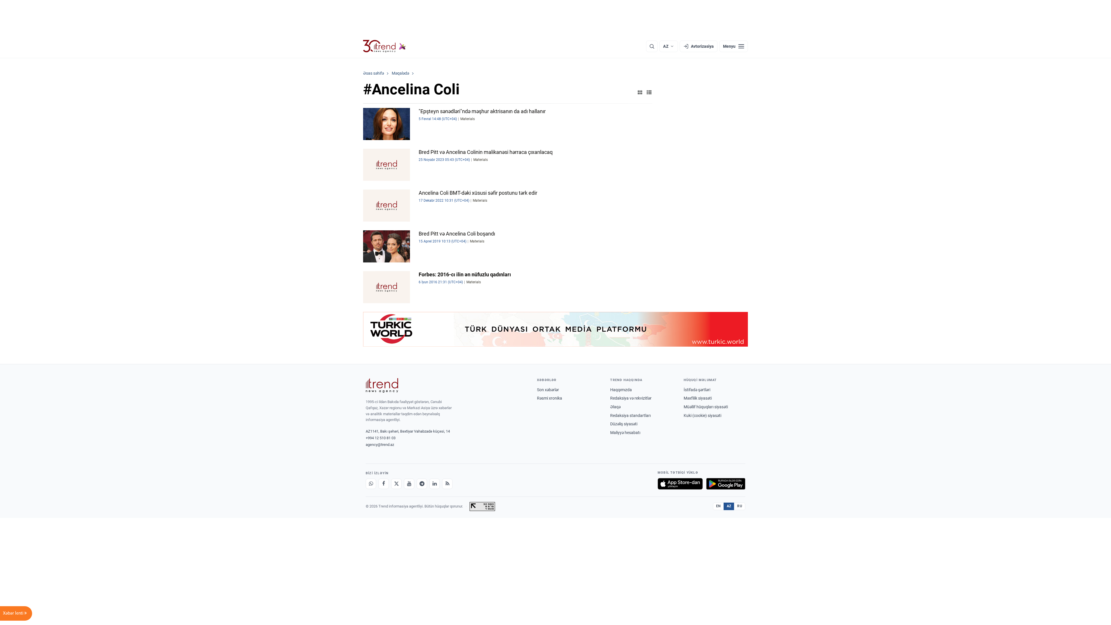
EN (718, 506)
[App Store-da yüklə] (680, 484)
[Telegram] (422, 484)
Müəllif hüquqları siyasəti (706, 407)
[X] (396, 484)
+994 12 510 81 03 (381, 438)
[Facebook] (383, 484)
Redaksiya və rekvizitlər (631, 398)
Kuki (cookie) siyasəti (702, 415)
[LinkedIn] (434, 484)
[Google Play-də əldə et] (725, 484)
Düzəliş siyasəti (623, 424)
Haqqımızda (621, 389)
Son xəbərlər (548, 389)
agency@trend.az (380, 444)
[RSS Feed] (447, 484)
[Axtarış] (652, 46)
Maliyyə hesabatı (625, 432)
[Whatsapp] (371, 484)
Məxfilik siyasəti (698, 398)
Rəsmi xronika (549, 398)
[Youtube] (409, 484)
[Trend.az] (384, 46)
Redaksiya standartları (630, 415)
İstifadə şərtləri (697, 389)
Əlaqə (615, 407)
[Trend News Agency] (382, 385)
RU (739, 506)
